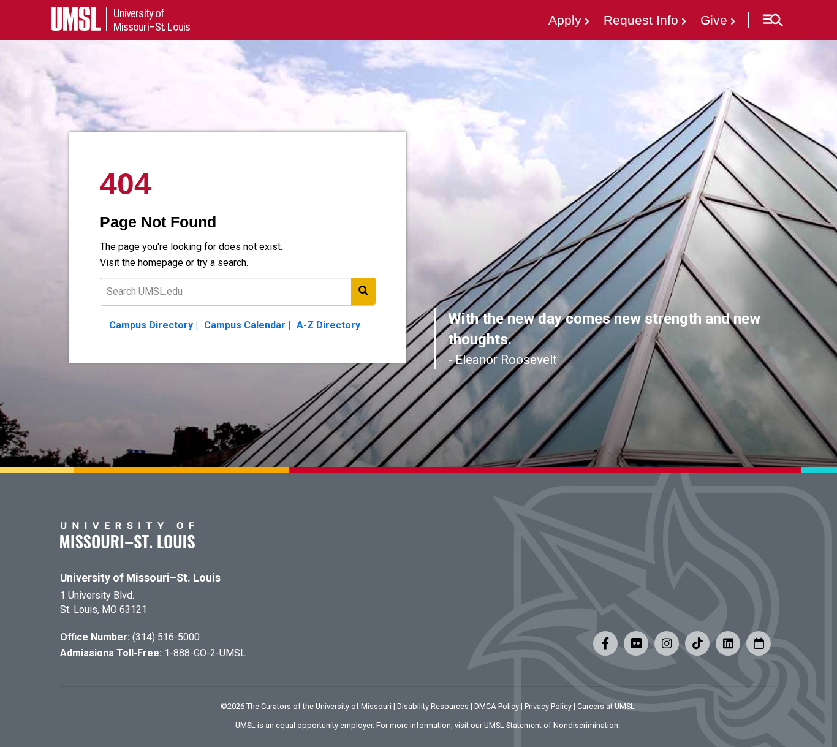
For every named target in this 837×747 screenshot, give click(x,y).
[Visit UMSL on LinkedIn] (728, 643)
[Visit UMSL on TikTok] (697, 643)
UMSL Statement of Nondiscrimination (551, 725)
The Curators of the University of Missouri (319, 706)
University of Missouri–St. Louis (140, 578)
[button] (772, 20)
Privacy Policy (548, 706)
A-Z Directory (328, 325)
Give (713, 20)
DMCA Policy (496, 706)
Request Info (641, 20)
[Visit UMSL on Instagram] (666, 643)
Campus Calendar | (247, 325)
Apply (564, 20)
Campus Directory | (153, 325)
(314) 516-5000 (166, 637)
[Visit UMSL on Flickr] (636, 643)
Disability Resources (433, 706)
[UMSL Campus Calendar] (758, 643)
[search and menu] (363, 291)
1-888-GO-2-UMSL (205, 653)
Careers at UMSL (606, 706)
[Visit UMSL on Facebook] (605, 643)
